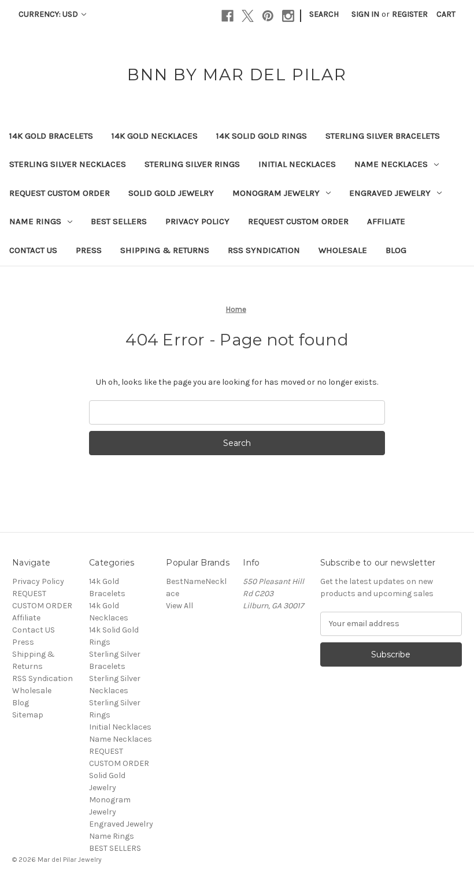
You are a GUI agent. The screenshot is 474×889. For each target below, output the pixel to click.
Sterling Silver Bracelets (382, 136)
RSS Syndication (264, 250)
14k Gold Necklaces (155, 136)
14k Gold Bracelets (51, 136)
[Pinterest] (268, 16)
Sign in (365, 14)
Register (410, 14)
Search (324, 14)
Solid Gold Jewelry (171, 193)
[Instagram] (288, 16)
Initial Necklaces (297, 164)
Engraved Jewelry (390, 193)
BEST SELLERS (119, 221)
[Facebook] (227, 16)
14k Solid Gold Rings (261, 136)
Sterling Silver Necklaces (67, 164)
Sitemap (27, 715)
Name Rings (35, 221)
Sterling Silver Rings (192, 164)
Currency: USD (49, 14)
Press (89, 250)
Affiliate (386, 221)
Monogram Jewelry (276, 193)
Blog (396, 250)
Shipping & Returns (164, 250)
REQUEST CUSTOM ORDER (59, 193)
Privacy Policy (197, 221)
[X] (248, 16)
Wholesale (343, 250)
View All (179, 606)
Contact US (33, 250)
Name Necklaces (391, 164)
